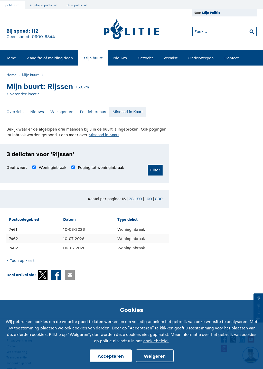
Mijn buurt (93, 58)
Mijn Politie (211, 13)
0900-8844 (43, 36)
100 (148, 198)
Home (10, 58)
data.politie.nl (77, 5)
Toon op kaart (22, 260)
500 (159, 198)
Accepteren (111, 356)
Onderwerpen (201, 58)
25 (131, 198)
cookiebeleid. (156, 341)
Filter (155, 170)
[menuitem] (11, 58)
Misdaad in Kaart (127, 111)
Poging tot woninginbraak (101, 167)
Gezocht (145, 58)
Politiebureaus (93, 111)
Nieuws (120, 58)
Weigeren (155, 356)
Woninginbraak (52, 167)
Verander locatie (25, 93)
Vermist (170, 58)
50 (139, 198)
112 (34, 31)
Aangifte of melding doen (50, 58)
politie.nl (12, 5)
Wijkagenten (61, 111)
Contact (231, 58)
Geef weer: (16, 167)
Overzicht (15, 111)
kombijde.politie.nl (43, 5)
